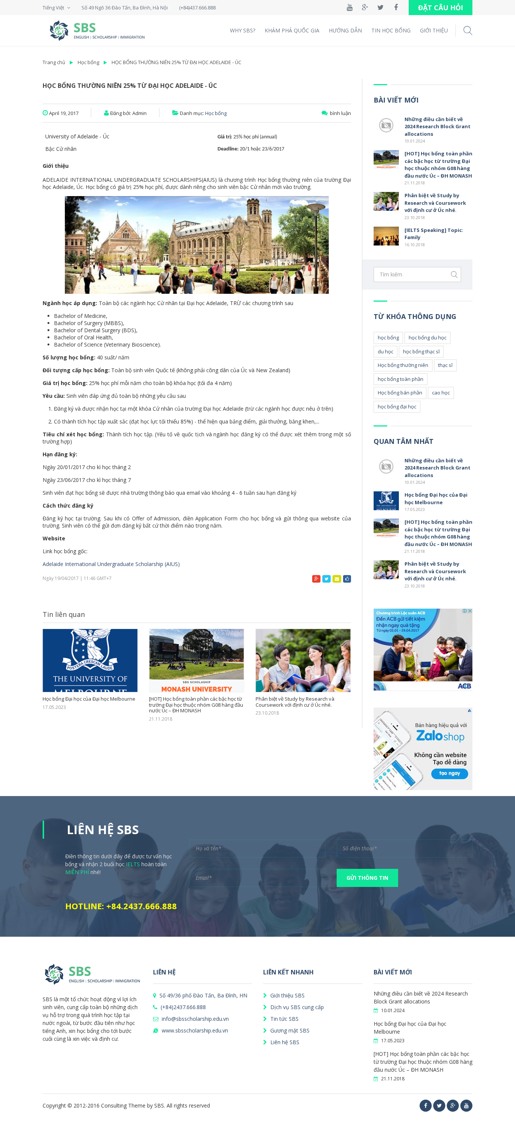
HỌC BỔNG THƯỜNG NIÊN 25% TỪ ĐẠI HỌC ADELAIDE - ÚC (176, 62)
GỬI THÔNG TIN (367, 877)
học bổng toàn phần (400, 379)
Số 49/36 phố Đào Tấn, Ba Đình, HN (202, 995)
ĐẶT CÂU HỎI (440, 7)
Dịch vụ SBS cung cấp (296, 1007)
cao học (441, 392)
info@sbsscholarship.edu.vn (194, 1018)
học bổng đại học (397, 406)
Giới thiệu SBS (287, 995)
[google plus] (453, 1106)
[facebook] (426, 1106)
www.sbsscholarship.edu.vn (194, 1030)
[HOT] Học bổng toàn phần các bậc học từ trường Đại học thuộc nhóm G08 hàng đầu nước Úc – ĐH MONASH (196, 705)
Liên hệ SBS (284, 1042)
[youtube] (466, 1106)
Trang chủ (54, 62)
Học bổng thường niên (403, 365)
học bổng (388, 337)
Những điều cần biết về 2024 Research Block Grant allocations (438, 126)
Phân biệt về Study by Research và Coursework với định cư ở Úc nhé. (295, 702)
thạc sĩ (445, 365)
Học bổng (88, 62)
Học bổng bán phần (400, 392)
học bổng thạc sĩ (421, 351)
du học (385, 351)
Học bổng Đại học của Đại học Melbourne (89, 699)
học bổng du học (427, 337)
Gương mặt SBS (289, 1030)
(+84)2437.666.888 (182, 1007)
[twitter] (439, 1106)
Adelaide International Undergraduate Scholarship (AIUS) (111, 564)
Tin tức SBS (284, 1018)
